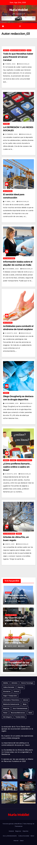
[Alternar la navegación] (20, 26)
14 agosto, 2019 (11, 474)
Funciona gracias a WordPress (12, 823)
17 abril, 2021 (10, 201)
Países (5, 712)
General (6, 393)
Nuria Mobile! (18, 10)
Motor (8, 660)
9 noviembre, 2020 (12, 269)
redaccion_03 (24, 64)
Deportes (20, 687)
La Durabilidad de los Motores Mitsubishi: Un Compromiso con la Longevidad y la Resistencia (17, 752)
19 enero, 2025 (12, 668)
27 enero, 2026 (12, 623)
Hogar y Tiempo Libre (10, 695)
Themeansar (18, 826)
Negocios (8, 592)
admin (22, 601)
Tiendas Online (16, 637)
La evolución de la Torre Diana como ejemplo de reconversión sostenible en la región (17, 729)
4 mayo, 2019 (10, 544)
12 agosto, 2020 (11, 333)
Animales (14, 683)
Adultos (6, 50)
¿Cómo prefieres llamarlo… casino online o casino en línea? (17, 466)
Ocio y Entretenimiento (24, 460)
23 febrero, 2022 (11, 134)
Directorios (6, 691)
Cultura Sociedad (9, 258)
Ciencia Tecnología (27, 683)
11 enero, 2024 (10, 64)
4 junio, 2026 (12, 601)
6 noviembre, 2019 (12, 403)
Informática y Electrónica (11, 700)
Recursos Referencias (18, 712)
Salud (29, 50)
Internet (6, 123)
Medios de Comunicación (18, 50)
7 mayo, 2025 (12, 646)
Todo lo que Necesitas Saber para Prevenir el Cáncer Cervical (18, 56)
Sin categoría (8, 191)
